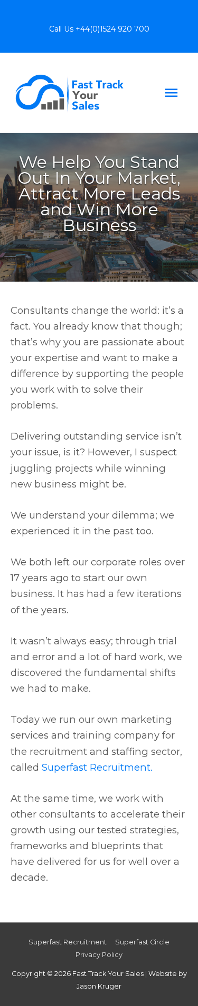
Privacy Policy (99, 955)
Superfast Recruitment (68, 942)
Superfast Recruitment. (97, 767)
